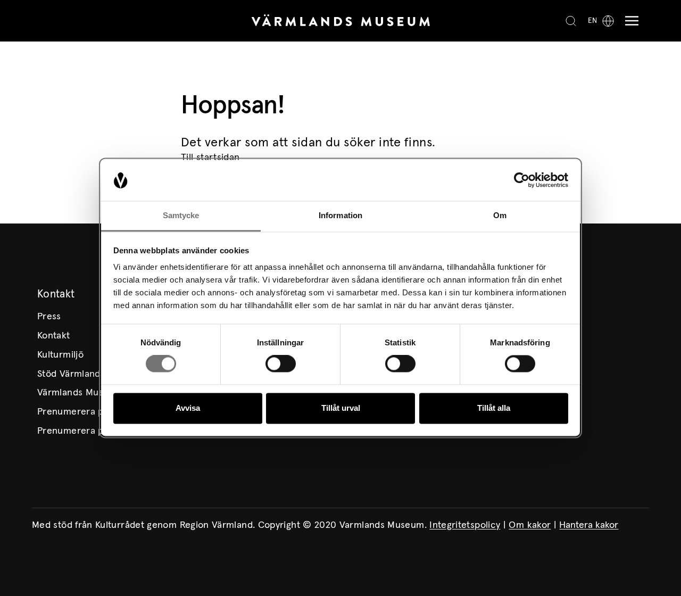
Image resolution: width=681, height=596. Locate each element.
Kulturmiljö (60, 355)
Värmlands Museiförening (92, 393)
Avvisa (188, 407)
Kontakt (53, 336)
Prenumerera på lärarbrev (94, 431)
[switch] (280, 363)
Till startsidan (210, 157)
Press (49, 316)
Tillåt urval (340, 407)
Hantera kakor (588, 525)
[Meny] (629, 21)
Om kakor (530, 525)
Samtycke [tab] (181, 215)
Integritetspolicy (464, 525)
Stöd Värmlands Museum (91, 374)
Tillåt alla (493, 407)
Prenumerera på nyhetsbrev (98, 412)
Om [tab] (499, 215)
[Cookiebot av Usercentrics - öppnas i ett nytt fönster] (521, 180)
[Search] (571, 20)
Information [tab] (340, 215)
